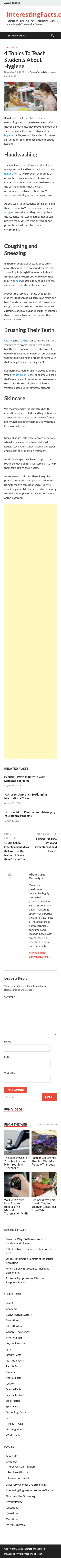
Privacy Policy (14, 1501)
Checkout (11, 1461)
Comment (11, 996)
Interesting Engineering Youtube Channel (30, 1490)
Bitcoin (10, 1303)
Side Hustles (13, 1400)
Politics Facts (13, 1377)
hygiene (8, 135)
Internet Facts (14, 1337)
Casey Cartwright (38, 72)
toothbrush (19, 374)
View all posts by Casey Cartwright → (40, 954)
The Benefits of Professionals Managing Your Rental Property (29, 813)
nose (18, 280)
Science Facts (13, 1389)
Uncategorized (14, 1429)
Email (9, 1057)
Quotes (10, 1383)
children (33, 118)
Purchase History (18, 1472)
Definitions (12, 1320)
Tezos (9, 1417)
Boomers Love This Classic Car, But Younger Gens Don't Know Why (44, 1205)
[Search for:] (30, 1097)
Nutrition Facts (15, 1360)
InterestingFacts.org (34, 1548)
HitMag (38, 1553)
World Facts (13, 1435)
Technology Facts (16, 1412)
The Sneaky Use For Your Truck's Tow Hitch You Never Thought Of (16, 1163)
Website (9, 1072)
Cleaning (9, 340)
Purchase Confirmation (21, 1466)
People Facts (13, 1366)
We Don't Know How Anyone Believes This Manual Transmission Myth (16, 1206)
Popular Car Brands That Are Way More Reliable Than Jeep (44, 1161)
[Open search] (52, 35)
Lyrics (9, 1349)
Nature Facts (13, 1354)
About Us (11, 1455)
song (7, 212)
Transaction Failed (18, 1478)
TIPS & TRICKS (10, 47)
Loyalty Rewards (15, 1343)
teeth (22, 340)
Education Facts (15, 1326)
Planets (10, 1372)
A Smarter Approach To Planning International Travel (25, 796)
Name (8, 1041)
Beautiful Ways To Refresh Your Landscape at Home (24, 778)
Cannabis (11, 1308)
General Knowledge (17, 1331)
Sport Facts (12, 1406)
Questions (12, 1507)
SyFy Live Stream (16, 1524)
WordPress (23, 1553)
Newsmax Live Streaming (20, 1496)
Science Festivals (15, 1394)
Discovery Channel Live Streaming (26, 1484)
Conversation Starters (19, 1314)
